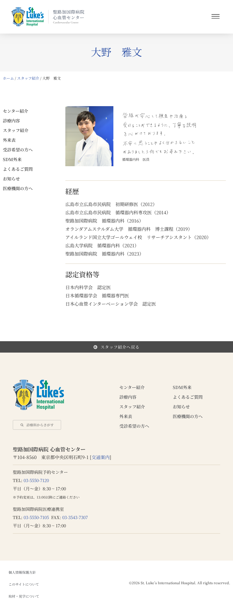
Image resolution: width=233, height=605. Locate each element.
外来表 (9, 140)
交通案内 (100, 457)
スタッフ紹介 (28, 78)
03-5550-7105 (36, 517)
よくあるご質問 (18, 169)
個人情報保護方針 (22, 572)
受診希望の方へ (18, 150)
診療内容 (11, 121)
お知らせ (11, 179)
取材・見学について (24, 596)
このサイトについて (24, 584)
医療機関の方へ (18, 188)
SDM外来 (12, 159)
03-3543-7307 (75, 517)
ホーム (8, 78)
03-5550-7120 (36, 480)
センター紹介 (15, 111)
